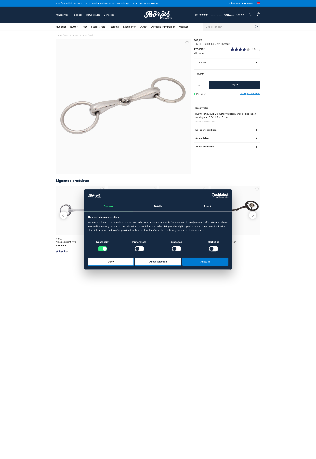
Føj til (235, 84)
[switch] (139, 248)
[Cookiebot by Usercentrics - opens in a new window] (214, 195)
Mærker (183, 26)
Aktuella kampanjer (163, 26)
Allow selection (158, 261)
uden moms (234, 3)
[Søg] (256, 27)
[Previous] (63, 215)
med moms (247, 3)
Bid (91, 35)
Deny (111, 261)
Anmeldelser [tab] (202, 138)
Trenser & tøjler (79, 35)
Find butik (77, 14)
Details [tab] (158, 206)
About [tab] (207, 206)
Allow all (205, 261)
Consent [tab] (109, 206)
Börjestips (109, 14)
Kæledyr (114, 26)
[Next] (252, 215)
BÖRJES (198, 40)
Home (59, 35)
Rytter (74, 26)
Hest (84, 26)
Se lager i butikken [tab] (206, 129)
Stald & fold (98, 26)
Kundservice (62, 14)
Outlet (143, 26)
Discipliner (129, 26)
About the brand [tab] (204, 146)
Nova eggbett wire (66, 241)
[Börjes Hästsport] (158, 15)
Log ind (240, 14)
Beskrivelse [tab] (201, 107)
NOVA (59, 239)
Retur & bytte (93, 14)
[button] (214, 15)
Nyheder (61, 26)
